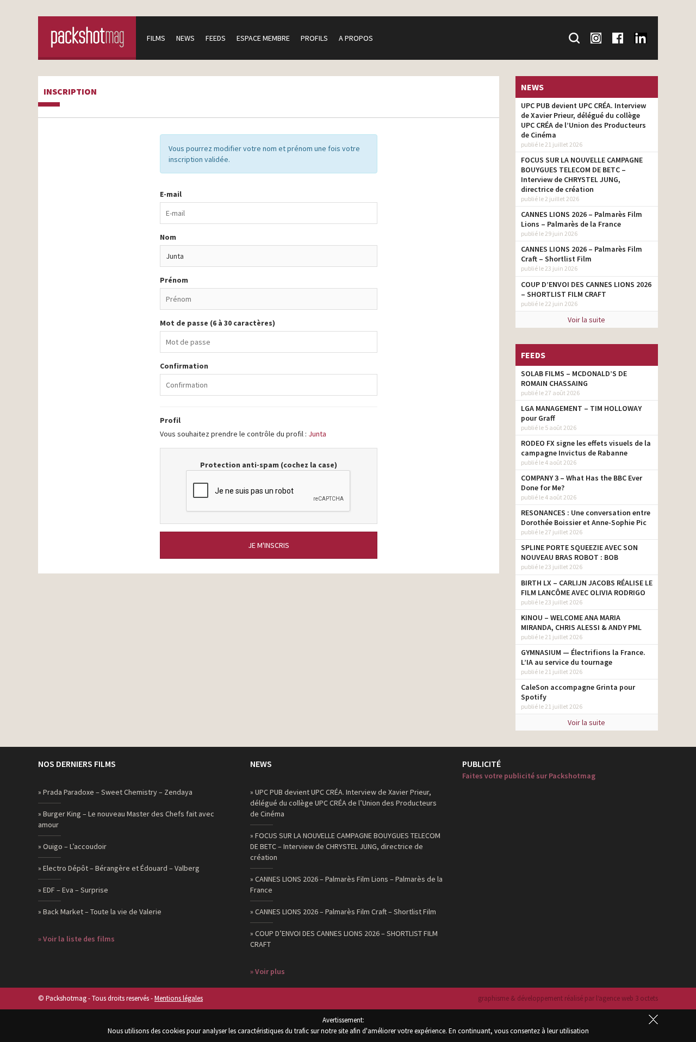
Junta (317, 434)
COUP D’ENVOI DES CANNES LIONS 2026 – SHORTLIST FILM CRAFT (586, 289)
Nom (168, 237)
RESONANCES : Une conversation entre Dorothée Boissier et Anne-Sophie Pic (585, 517)
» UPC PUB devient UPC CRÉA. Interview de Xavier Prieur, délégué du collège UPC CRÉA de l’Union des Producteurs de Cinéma (343, 803)
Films (156, 38)
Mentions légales (178, 998)
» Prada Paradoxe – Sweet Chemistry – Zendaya (115, 792)
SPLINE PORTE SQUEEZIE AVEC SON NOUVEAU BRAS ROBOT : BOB (579, 552)
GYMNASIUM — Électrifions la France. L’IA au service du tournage (583, 657)
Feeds (216, 38)
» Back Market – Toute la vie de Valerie (99, 911)
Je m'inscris (268, 545)
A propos (356, 38)
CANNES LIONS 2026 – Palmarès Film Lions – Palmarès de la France (581, 219)
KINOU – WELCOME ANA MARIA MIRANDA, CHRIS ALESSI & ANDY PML (581, 622)
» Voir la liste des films (76, 939)
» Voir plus (267, 971)
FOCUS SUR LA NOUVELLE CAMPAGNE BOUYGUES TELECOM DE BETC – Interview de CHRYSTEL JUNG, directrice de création (582, 174)
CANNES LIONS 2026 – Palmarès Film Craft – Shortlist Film (581, 254)
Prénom (174, 280)
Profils (314, 38)
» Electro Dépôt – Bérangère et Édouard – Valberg (119, 868)
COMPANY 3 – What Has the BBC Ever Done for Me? (581, 482)
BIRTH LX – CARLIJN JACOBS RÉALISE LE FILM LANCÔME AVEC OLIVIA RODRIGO (586, 587)
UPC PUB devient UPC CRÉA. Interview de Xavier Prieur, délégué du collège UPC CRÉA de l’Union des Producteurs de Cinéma (583, 120)
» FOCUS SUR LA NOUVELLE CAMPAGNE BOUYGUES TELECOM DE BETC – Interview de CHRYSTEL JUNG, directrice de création (345, 846)
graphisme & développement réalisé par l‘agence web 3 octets (568, 998)
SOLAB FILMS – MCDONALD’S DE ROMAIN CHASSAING (574, 378)
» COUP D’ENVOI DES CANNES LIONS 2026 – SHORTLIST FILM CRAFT (344, 938)
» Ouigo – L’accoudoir (72, 846)
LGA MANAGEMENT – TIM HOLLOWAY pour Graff (581, 413)
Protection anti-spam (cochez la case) (268, 465)
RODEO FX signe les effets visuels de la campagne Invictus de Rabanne (586, 448)
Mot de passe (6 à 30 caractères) (217, 323)
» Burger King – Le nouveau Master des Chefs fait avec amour (126, 819)
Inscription (70, 92)
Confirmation (184, 366)
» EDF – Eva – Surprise (73, 890)
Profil (170, 420)
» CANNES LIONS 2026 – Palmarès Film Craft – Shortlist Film (343, 911)
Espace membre (263, 38)
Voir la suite (586, 320)
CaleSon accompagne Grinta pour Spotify (578, 692)
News (185, 38)
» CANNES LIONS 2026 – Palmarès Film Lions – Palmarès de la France (346, 884)
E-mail (171, 194)
